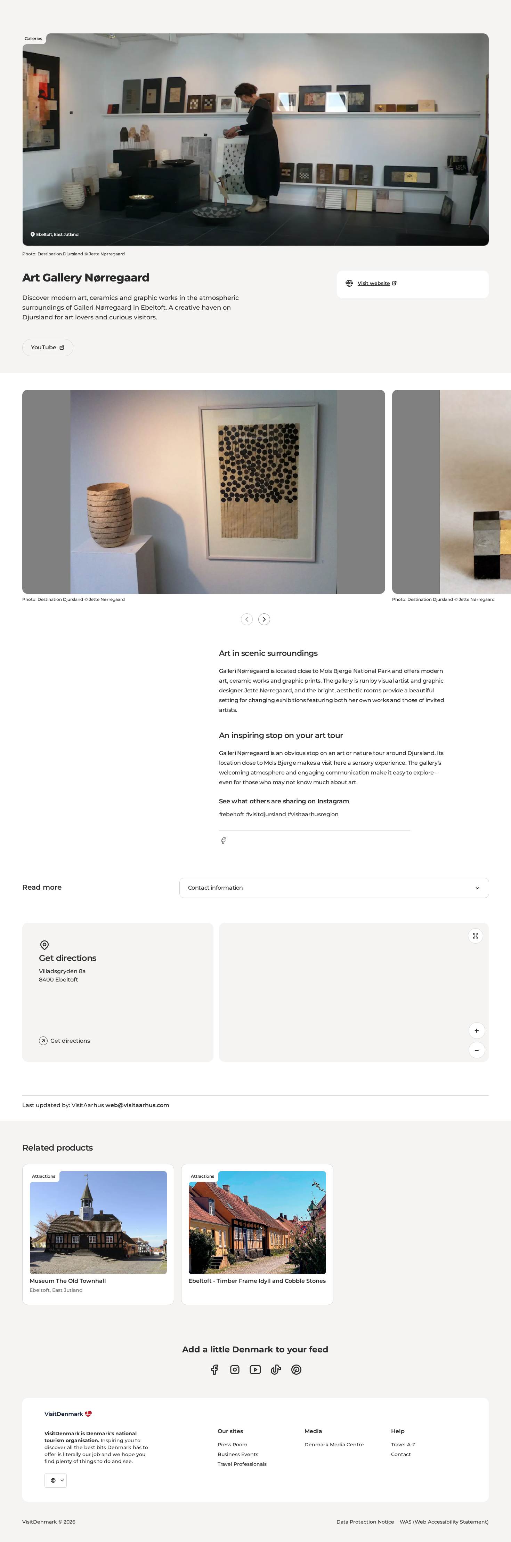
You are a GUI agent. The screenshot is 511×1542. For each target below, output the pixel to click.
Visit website (374, 283)
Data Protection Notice (365, 1522)
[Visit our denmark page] (214, 1370)
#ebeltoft (231, 814)
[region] (354, 992)
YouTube (43, 347)
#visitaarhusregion (313, 814)
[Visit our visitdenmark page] (255, 1370)
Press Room (233, 1444)
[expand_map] (475, 936)
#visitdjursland (266, 814)
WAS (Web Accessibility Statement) (444, 1522)
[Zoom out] (477, 1050)
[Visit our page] (235, 1370)
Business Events (238, 1454)
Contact (401, 1454)
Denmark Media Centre (334, 1444)
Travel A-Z (403, 1444)
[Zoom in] (477, 1030)
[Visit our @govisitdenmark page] (276, 1370)
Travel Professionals (242, 1464)
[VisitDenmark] (68, 1413)
